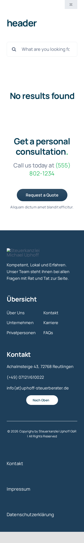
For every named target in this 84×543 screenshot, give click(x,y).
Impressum (18, 489)
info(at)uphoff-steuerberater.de (38, 388)
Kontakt (15, 463)
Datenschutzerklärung (30, 514)
